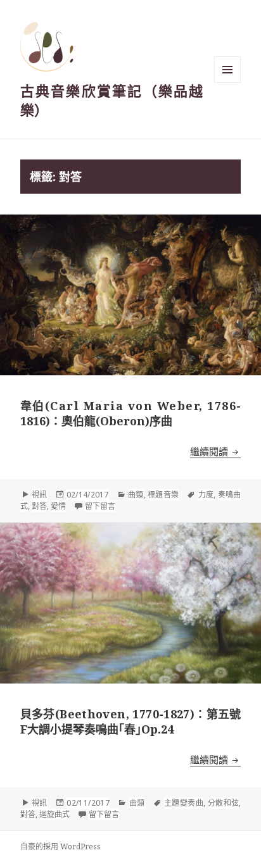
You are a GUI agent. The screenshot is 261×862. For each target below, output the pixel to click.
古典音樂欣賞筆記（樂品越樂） (111, 100)
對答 (39, 506)
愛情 (58, 506)
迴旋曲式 (54, 814)
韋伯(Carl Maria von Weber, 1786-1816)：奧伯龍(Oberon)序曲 (130, 413)
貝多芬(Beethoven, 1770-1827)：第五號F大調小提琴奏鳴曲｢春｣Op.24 (130, 721)
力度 (205, 494)
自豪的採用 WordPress (60, 846)
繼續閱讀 (215, 451)
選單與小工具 (227, 69)
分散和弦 (223, 802)
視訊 (40, 494)
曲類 (136, 494)
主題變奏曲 (183, 802)
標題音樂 (163, 494)
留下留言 (100, 506)
